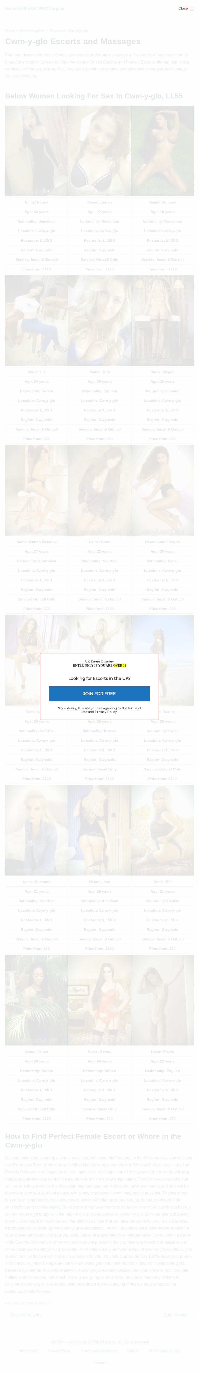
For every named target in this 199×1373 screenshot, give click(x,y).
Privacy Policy (106, 712)
